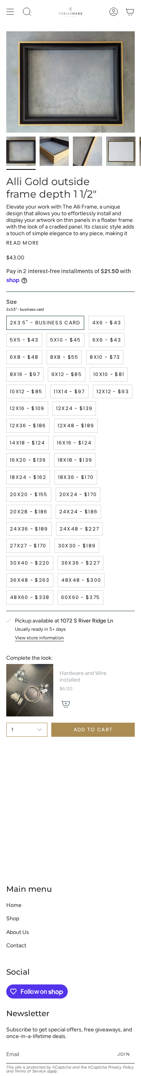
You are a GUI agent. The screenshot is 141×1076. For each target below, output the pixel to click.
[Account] (113, 12)
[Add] (66, 704)
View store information (39, 638)
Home (14, 905)
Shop (12, 918)
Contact (16, 945)
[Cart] (130, 12)
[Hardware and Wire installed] (29, 690)
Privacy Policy (121, 1067)
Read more (23, 243)
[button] (27, 12)
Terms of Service (30, 1071)
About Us (17, 932)
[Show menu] (10, 12)
